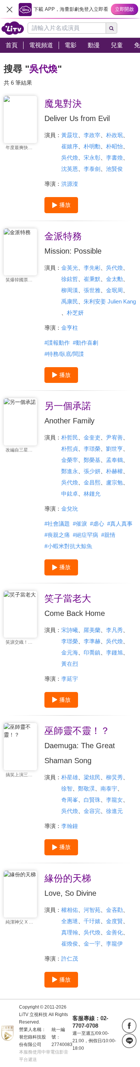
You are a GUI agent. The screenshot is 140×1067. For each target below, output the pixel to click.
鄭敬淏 (86, 788)
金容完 (92, 811)
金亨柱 (69, 327)
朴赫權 (114, 471)
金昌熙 (92, 482)
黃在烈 (69, 664)
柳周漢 (69, 290)
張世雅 (92, 290)
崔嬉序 (69, 146)
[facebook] (129, 1025)
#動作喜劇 (85, 342)
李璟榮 (92, 448)
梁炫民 (92, 777)
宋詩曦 (69, 630)
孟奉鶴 (114, 460)
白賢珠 (92, 800)
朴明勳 (92, 146)
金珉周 (114, 290)
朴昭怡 (114, 146)
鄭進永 (69, 471)
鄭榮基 (92, 460)
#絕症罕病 (85, 535)
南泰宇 (108, 788)
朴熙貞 (69, 448)
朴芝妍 (75, 312)
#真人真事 (120, 523)
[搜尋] (111, 28)
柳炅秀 (114, 777)
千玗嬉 (92, 921)
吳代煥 (69, 157)
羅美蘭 (92, 630)
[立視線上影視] (12, 28)
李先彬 (92, 268)
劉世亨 (114, 448)
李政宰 (92, 135)
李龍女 (114, 800)
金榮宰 (69, 460)
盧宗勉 (114, 482)
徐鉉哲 (69, 279)
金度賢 (114, 921)
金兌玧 (69, 508)
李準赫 (92, 641)
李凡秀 (114, 630)
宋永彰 (92, 157)
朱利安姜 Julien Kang (110, 301)
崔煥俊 (69, 943)
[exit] (9, 9)
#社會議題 (57, 523)
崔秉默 (92, 279)
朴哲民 (69, 437)
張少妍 (92, 471)
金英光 (69, 268)
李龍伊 (114, 943)
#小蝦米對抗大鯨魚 (68, 546)
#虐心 (97, 523)
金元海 (69, 652)
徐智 (66, 788)
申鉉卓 (69, 493)
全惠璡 (69, 921)
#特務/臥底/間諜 (64, 354)
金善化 (114, 932)
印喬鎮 (92, 652)
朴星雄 (69, 777)
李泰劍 (92, 169)
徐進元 (114, 811)
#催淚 (80, 523)
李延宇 (69, 678)
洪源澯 (69, 184)
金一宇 (92, 943)
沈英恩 (69, 169)
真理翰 (69, 932)
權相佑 (69, 910)
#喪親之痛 (57, 535)
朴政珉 (114, 135)
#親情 (108, 535)
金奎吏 (92, 437)
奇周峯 (69, 800)
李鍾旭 (114, 652)
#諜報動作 (57, 342)
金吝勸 (114, 910)
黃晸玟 (69, 135)
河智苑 (92, 910)
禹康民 (69, 301)
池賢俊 (114, 169)
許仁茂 (69, 958)
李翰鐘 (69, 826)
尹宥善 (114, 437)
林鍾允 (92, 493)
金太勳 (114, 279)
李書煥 (114, 157)
